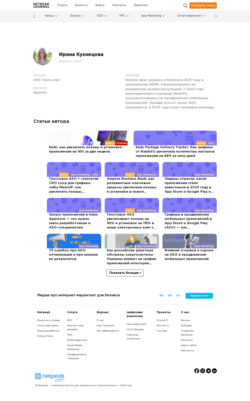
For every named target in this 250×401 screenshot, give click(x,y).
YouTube (162, 331)
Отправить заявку (203, 5)
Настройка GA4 (136, 324)
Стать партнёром (47, 325)
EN (170, 295)
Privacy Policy (45, 336)
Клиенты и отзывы (48, 320)
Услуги (62, 5)
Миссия (185, 320)
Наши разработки (48, 331)
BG (161, 295)
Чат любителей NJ (107, 331)
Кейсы (99, 5)
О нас (100, 320)
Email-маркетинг (190, 15)
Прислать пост (199, 296)
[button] (56, 16)
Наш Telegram (105, 325)
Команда (186, 325)
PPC (122, 15)
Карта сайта (188, 345)
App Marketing (151, 15)
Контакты (119, 5)
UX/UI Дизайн (135, 329)
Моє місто (163, 325)
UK (178, 295)
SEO (100, 15)
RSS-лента (187, 350)
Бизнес (75, 15)
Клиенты (81, 5)
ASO (69, 335)
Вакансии (140, 5)
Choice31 (162, 320)
